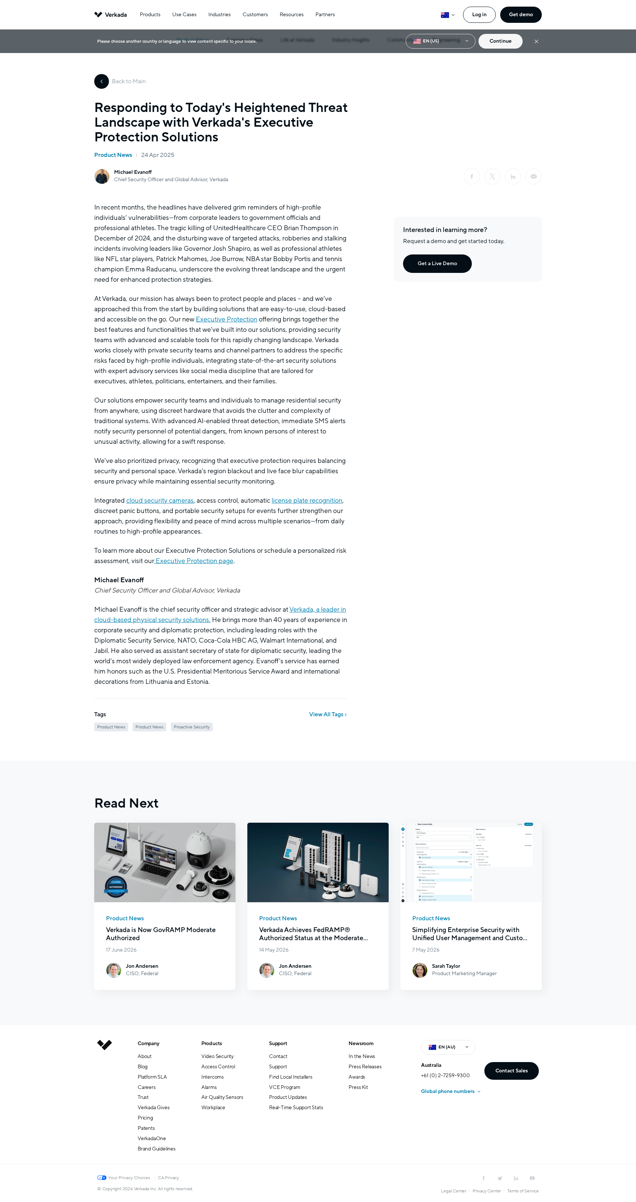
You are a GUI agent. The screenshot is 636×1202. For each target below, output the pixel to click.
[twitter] (499, 1178)
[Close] (536, 41)
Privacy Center (487, 1191)
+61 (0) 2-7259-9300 (445, 1075)
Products (150, 14)
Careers (147, 1087)
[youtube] (532, 1178)
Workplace (213, 1107)
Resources (292, 14)
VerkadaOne (152, 1138)
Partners (325, 14)
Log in (479, 14)
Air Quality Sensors (222, 1097)
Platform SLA (152, 1076)
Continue (501, 41)
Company (148, 1043)
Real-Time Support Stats (296, 1107)
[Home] (104, 1102)
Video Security (217, 1056)
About (145, 1056)
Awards (357, 1076)
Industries (219, 14)
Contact (278, 1056)
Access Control (218, 1066)
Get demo (521, 14)
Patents (146, 1128)
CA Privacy (168, 1178)
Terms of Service (523, 1191)
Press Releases (365, 1066)
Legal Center (453, 1191)
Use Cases (184, 14)
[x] (492, 176)
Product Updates (288, 1097)
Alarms (209, 1087)
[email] (534, 176)
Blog (143, 1066)
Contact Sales (511, 1070)
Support (278, 1043)
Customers (255, 14)
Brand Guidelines (157, 1148)
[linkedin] (513, 176)
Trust (143, 1097)
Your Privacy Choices (129, 1178)
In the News (362, 1056)
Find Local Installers (290, 1076)
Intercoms (212, 1076)
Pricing (145, 1117)
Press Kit (358, 1087)
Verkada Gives (153, 1107)
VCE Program (284, 1087)
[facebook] (472, 176)
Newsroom (361, 1043)
